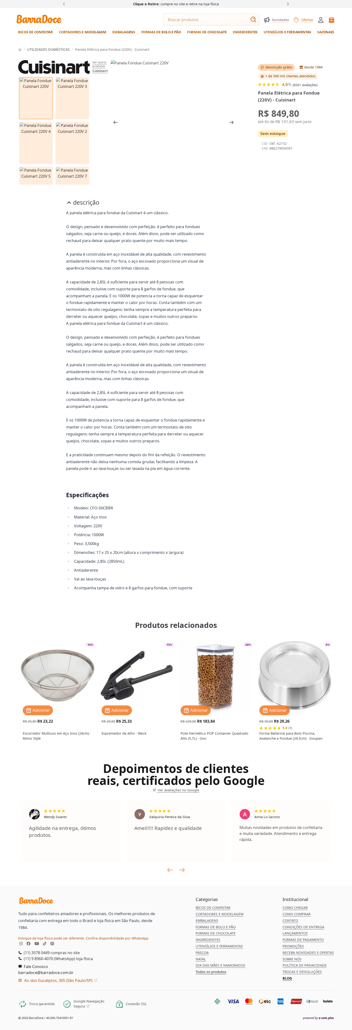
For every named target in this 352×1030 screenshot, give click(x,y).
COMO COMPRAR (297, 914)
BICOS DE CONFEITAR (213, 907)
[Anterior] (65, 3)
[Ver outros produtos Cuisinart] (54, 67)
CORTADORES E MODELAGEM (220, 914)
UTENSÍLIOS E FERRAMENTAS (219, 946)
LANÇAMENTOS (295, 933)
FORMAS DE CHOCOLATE (216, 933)
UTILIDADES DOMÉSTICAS (48, 49)
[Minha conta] (320, 20)
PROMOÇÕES (293, 946)
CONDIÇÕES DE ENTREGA (303, 927)
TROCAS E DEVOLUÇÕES (302, 971)
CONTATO (290, 920)
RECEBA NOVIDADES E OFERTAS (308, 952)
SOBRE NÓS (292, 959)
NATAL (201, 959)
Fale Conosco (35, 966)
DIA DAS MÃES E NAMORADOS (220, 965)
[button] (320, 19)
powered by (318, 1018)
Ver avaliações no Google (178, 790)
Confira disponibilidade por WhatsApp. (117, 938)
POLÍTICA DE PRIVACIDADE (305, 965)
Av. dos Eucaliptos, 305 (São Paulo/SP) (58, 980)
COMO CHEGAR (295, 907)
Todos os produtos (211, 971)
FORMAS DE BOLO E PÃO (216, 927)
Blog (287, 978)
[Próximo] (287, 3)
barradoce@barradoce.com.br (46, 972)
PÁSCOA (202, 952)
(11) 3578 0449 (36, 952)
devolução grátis (278, 67)
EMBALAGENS (207, 920)
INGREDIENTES (208, 939)
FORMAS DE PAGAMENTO (303, 939)
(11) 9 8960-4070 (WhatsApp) (49, 958)
